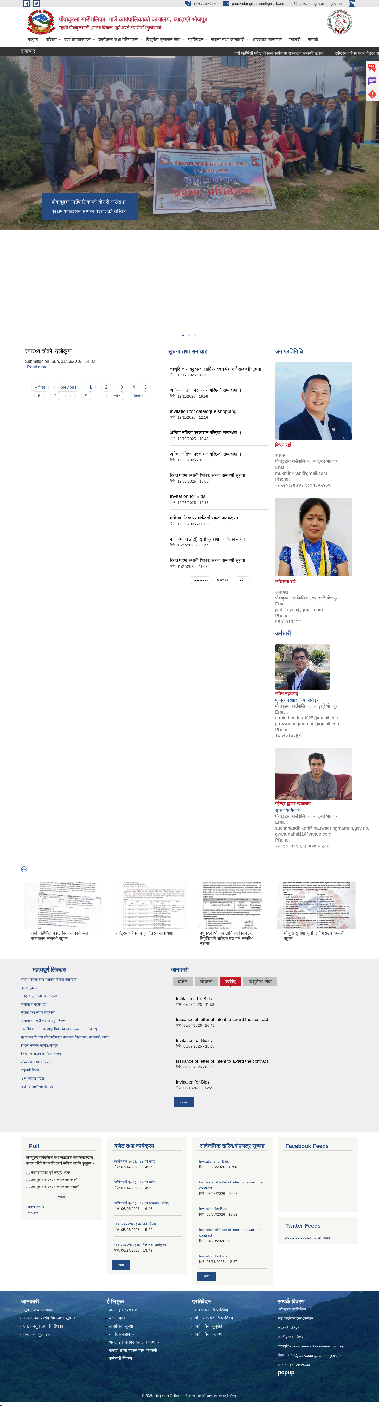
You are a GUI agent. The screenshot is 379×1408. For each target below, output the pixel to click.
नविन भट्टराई (286, 693)
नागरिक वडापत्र (121, 1334)
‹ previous (67, 387)
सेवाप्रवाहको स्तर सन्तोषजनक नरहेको (55, 1186)
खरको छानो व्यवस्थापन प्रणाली (133, 1350)
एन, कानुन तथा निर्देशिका (43, 1326)
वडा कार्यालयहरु (77, 39)
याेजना (206, 981)
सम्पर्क (313, 39)
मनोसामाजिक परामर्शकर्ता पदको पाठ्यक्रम (204, 517)
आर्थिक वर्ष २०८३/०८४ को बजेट (134, 1161)
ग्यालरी (294, 39)
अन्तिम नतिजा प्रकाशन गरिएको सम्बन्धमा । (206, 390)
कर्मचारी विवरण (120, 1358)
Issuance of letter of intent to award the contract (222, 1019)
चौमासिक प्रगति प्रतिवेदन (215, 1318)
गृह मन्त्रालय (29, 988)
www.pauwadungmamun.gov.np (318, 1346)
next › (115, 396)
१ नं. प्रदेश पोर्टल (32, 1078)
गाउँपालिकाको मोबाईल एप (37, 1087)
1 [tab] (183, 335)
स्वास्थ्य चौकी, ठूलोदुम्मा (48, 351)
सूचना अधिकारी (288, 810)
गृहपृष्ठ (33, 39)
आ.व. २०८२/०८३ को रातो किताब (135, 1224)
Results (32, 1213)
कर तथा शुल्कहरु (37, 1334)
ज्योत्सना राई (285, 581)
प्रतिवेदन (195, 39)
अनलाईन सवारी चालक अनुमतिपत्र (43, 1021)
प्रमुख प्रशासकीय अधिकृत (297, 700)
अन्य (183, 1102)
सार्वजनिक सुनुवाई (208, 1326)
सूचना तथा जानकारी (227, 39)
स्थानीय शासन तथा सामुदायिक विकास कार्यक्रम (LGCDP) (59, 1029)
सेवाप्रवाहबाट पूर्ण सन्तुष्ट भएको (50, 1172)
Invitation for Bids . (194, 1040)
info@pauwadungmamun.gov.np (314, 1355)
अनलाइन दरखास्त (123, 1310)
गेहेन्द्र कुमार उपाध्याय (293, 803)
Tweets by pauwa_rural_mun (306, 1237)
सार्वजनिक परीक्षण (208, 1334)
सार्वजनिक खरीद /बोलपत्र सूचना (49, 1318)
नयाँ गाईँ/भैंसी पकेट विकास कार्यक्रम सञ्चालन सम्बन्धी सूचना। (246, 53)
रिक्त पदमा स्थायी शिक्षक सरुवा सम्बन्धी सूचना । (209, 475)
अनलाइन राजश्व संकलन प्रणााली (135, 1342)
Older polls (35, 1207)
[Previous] (5, 247)
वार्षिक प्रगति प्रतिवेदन (212, 1310)
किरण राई (283, 445)
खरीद (230, 982)
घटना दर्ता (117, 1318)
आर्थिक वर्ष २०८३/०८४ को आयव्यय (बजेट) (141, 1203)
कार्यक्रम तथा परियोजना (118, 39)
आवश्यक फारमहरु (267, 39)
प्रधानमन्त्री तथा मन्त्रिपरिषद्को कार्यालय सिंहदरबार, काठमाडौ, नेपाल (65, 1037)
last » (139, 396)
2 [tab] (189, 335)
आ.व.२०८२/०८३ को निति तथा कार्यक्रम (140, 1245)
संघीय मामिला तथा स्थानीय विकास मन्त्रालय (49, 979)
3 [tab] (195, 335)
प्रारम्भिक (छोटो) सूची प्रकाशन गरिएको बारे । (208, 539)
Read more (37, 367)
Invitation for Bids (187, 496)
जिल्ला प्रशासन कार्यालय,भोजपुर (41, 1054)
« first (40, 387)
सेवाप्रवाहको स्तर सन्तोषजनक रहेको (54, 1180)
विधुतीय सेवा (260, 981)
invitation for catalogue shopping (203, 411)
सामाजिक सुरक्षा (121, 1326)
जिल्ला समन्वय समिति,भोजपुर (39, 1045)
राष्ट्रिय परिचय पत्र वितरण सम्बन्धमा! (329, 53)
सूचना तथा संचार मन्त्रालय (38, 1012)
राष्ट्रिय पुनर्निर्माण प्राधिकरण (39, 996)
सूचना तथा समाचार (38, 1310)
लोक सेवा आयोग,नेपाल (35, 1062)
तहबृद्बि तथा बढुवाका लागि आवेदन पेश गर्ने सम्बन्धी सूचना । (217, 369)
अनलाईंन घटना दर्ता (33, 1004)
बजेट (182, 981)
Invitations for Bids (194, 998)
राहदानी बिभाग (30, 1070)
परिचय (51, 39)
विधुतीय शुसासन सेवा (163, 39)
